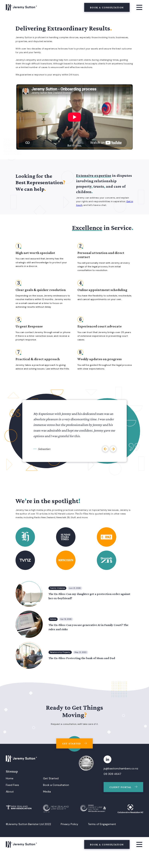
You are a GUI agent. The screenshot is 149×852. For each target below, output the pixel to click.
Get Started (51, 778)
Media (47, 791)
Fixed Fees (12, 785)
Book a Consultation (56, 785)
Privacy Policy (69, 824)
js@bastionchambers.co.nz (121, 768)
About (10, 791)
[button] (105, 449)
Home (9, 778)
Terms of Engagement (102, 824)
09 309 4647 (112, 774)
